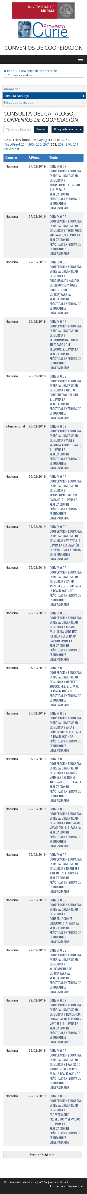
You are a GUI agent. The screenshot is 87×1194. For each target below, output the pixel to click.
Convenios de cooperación (38, 71)
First (7, 144)
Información (11, 89)
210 (68, 144)
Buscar (40, 129)
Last (16, 149)
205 (31, 144)
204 (23, 144)
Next (8, 149)
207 (46, 144)
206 (38, 144)
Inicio (10, 71)
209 (61, 144)
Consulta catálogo (20, 75)
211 (75, 144)
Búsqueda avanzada (18, 102)
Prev (15, 144)
